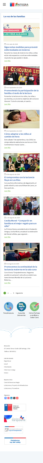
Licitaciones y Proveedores (11, 388)
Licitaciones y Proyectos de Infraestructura (16, 385)
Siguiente (19, 293)
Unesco (6, 373)
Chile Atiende (7, 367)
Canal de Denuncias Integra (12, 382)
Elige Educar (7, 361)
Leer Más (7, 61)
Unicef (6, 364)
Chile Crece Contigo (9, 370)
